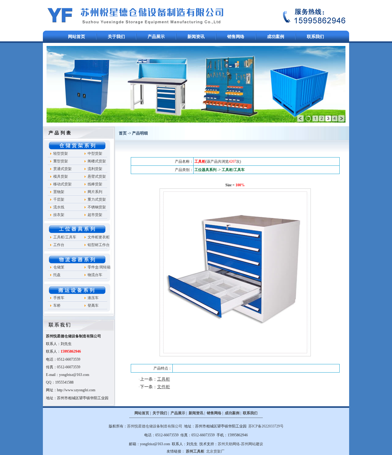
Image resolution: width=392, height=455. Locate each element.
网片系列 (95, 192)
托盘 (57, 275)
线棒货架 (95, 184)
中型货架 (95, 153)
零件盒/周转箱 (99, 267)
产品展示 (156, 36)
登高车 (93, 305)
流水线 (58, 207)
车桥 (57, 305)
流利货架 (95, 169)
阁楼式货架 (97, 161)
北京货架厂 (215, 451)
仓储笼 (58, 267)
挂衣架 (58, 215)
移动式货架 (62, 184)
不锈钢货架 (97, 207)
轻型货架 (60, 153)
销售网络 (235, 36)
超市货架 (95, 215)
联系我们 (315, 36)
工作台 (58, 245)
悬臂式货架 (97, 176)
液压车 (93, 298)
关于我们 (116, 36)
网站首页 (76, 36)
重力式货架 (97, 199)
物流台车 (95, 275)
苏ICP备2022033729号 (266, 426)
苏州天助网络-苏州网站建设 (240, 444)
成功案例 (275, 36)
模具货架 (60, 176)
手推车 (58, 298)
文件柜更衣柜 (99, 237)
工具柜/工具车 (64, 237)
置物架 (58, 192)
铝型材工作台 (99, 245)
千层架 (58, 199)
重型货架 (60, 161)
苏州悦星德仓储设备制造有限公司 (154, 426)
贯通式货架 (62, 169)
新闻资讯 (196, 36)
